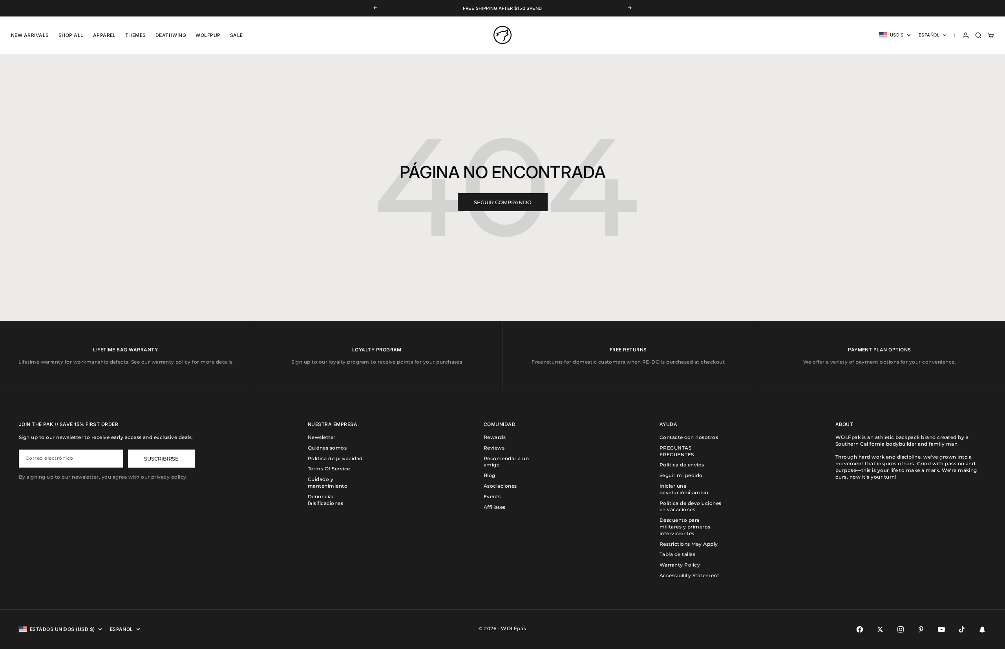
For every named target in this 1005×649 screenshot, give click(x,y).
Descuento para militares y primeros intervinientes (685, 526)
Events (492, 496)
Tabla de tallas (677, 554)
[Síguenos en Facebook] (860, 629)
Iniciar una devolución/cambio (684, 489)
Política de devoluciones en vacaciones (691, 506)
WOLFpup (208, 35)
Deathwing (170, 35)
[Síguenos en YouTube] (941, 629)
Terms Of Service (329, 469)
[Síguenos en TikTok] (962, 629)
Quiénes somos (327, 448)
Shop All (71, 35)
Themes (135, 35)
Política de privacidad (335, 458)
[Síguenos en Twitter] (880, 629)
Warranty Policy (680, 565)
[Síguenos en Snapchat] (982, 629)
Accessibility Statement (689, 575)
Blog (489, 475)
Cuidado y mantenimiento (327, 482)
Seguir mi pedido (681, 475)
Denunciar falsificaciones (325, 500)
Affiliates (495, 507)
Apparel (104, 35)
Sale (236, 35)
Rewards (495, 437)
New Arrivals (30, 35)
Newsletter (322, 437)
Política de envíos (682, 465)
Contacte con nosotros (689, 437)
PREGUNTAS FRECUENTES (677, 451)
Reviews (494, 448)
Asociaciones (500, 486)
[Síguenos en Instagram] (900, 629)
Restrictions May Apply (689, 544)
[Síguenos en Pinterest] (921, 629)
